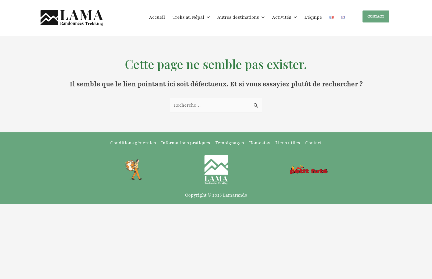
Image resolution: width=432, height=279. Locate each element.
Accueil (157, 17)
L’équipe (313, 17)
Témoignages (229, 143)
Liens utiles (287, 143)
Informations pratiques (185, 143)
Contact (313, 143)
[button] (207, 17)
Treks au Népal (188, 17)
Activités (281, 17)
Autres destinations (238, 17)
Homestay (259, 143)
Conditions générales (133, 143)
